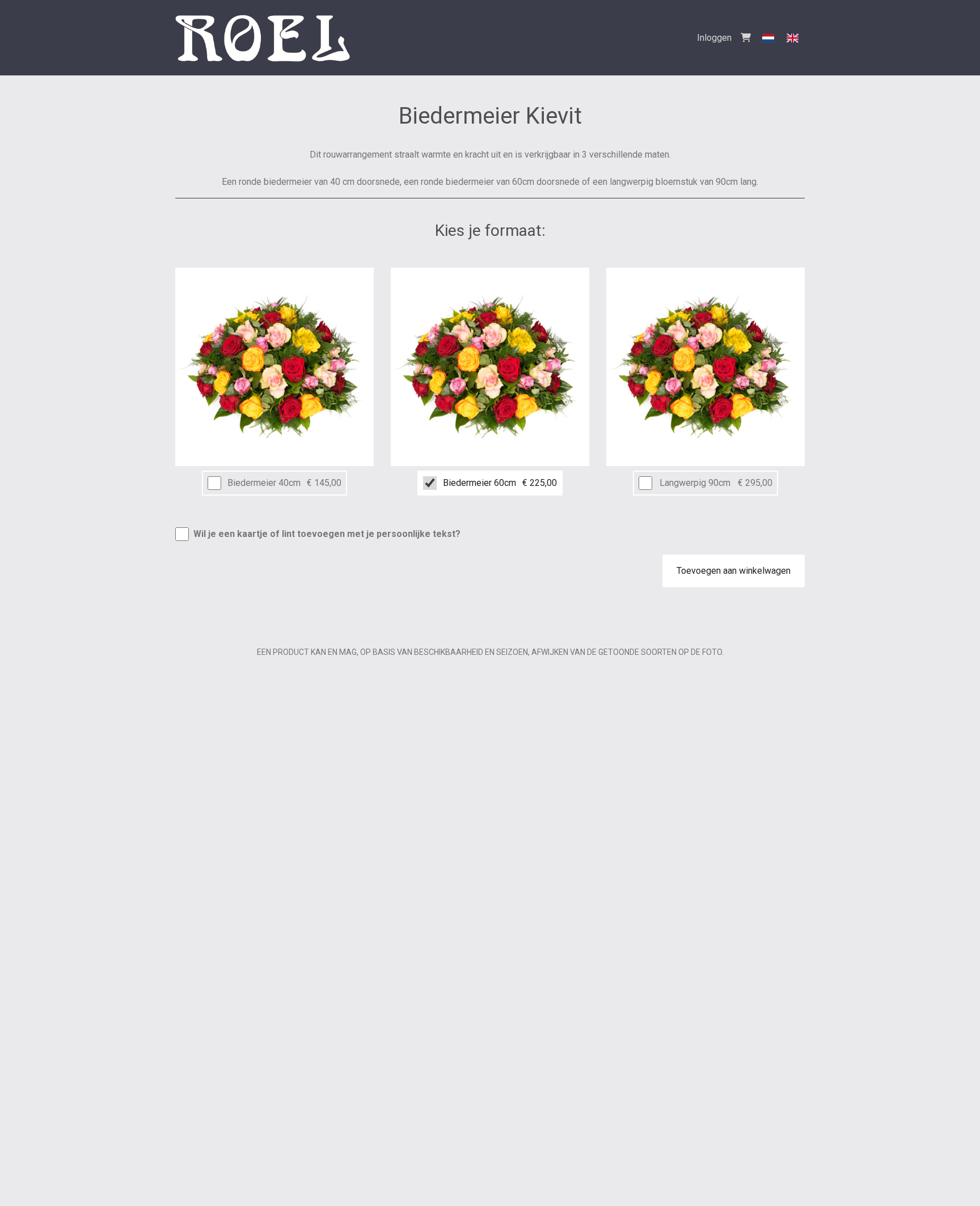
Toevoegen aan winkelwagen (734, 570)
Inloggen (714, 37)
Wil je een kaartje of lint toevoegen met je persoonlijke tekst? (327, 533)
